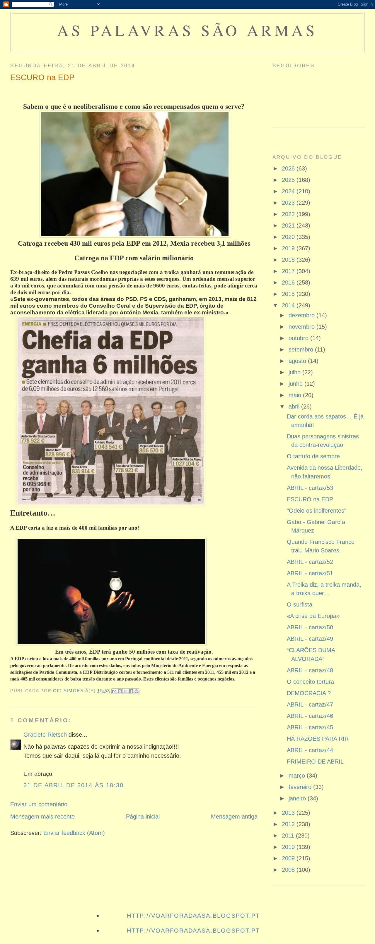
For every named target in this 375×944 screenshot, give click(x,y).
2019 (289, 248)
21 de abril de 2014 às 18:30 (73, 785)
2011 (289, 835)
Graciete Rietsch (45, 734)
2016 (289, 282)
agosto (298, 361)
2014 (289, 305)
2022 (289, 214)
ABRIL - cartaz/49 (310, 638)
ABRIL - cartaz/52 (310, 562)
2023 (289, 202)
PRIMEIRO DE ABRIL (315, 761)
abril (295, 406)
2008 (289, 870)
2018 (289, 259)
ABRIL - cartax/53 (310, 488)
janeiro (298, 798)
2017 (289, 271)
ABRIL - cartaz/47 (310, 704)
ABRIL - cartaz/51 (310, 573)
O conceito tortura (310, 681)
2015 (289, 294)
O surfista (299, 604)
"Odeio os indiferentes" (316, 510)
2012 (289, 824)
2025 (289, 180)
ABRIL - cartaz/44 (310, 750)
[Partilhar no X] (125, 691)
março (298, 775)
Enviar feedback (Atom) (74, 833)
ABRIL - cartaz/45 (310, 727)
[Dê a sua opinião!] (120, 691)
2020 (289, 237)
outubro (299, 338)
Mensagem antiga (234, 816)
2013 (289, 812)
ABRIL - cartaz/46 (310, 716)
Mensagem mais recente (42, 816)
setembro (302, 349)
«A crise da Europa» (313, 616)
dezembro (302, 315)
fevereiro (301, 787)
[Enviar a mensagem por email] (114, 691)
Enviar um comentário (38, 804)
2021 (289, 225)
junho (296, 383)
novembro (302, 326)
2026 (289, 168)
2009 (289, 858)
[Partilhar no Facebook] (131, 691)
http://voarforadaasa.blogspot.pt (193, 915)
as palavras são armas (187, 30)
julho (295, 372)
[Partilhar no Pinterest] (136, 691)
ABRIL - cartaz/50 (310, 627)
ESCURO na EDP (310, 499)
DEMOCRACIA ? (309, 693)
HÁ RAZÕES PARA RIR (318, 738)
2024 (289, 191)
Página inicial (143, 816)
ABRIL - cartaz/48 (310, 670)
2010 (289, 847)
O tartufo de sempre (313, 456)
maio (296, 395)
